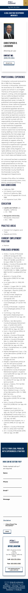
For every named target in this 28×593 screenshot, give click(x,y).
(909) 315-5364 (9, 58)
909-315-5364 (15, 7)
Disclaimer (7, 520)
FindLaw (19, 589)
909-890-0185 (16, 563)
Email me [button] (9, 63)
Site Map (15, 586)
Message (6, 499)
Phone (5, 482)
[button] (25, 3)
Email (5, 490)
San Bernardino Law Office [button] (14, 569)
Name (5, 473)
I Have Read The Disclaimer (11, 524)
